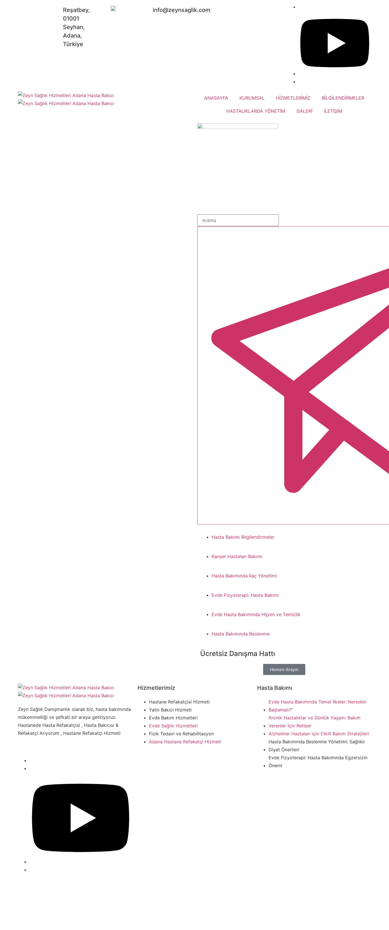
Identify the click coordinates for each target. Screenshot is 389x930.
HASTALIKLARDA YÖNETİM (255, 111)
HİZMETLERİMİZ (293, 98)
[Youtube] (80, 862)
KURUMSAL (252, 98)
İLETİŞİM (333, 111)
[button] (284, 669)
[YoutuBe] (334, 74)
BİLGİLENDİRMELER (343, 98)
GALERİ (304, 111)
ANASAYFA (216, 98)
